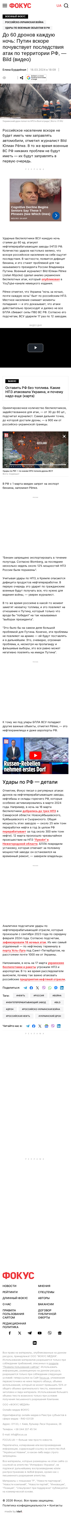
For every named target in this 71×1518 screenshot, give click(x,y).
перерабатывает (14, 831)
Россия (39, 995)
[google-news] (59, 1333)
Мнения (44, 1286)
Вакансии (46, 1304)
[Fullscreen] (64, 436)
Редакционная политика (14, 1325)
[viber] (49, 1333)
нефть (21, 995)
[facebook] (10, 1333)
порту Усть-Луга (14, 950)
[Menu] (5, 5)
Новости (9, 1286)
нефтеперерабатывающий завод (26, 1002)
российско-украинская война (41, 1009)
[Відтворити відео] (35, 755)
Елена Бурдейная (14, 69)
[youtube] (40, 1333)
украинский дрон (50, 1016)
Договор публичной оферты (47, 1314)
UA (59, 5)
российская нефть (18, 1016)
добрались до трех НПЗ (39, 811)
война (57, 995)
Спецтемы (46, 1292)
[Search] (66, 6)
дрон (10, 1009)
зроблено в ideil (14, 1511)
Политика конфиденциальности (24, 1505)
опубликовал (51, 279)
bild (58, 1002)
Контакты (55, 1505)
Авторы (44, 1298)
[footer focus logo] (18, 1275)
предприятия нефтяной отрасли (42, 979)
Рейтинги (10, 1292)
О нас (7, 1304)
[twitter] (20, 1333)
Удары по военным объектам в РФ (27, 28)
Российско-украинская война (24, 22)
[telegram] (30, 1333)
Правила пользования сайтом (13, 1314)
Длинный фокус (15, 1298)
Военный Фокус (15, 16)
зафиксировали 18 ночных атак (24, 942)
